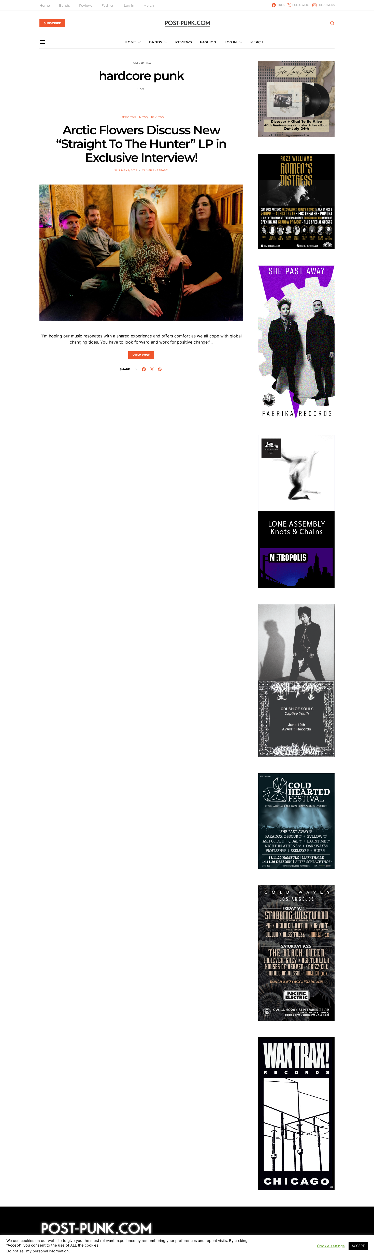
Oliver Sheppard (155, 170)
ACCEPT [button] (358, 1246)
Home (44, 5)
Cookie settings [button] (331, 1246)
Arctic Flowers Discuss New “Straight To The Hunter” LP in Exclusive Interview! (141, 144)
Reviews (85, 5)
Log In (129, 5)
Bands (64, 5)
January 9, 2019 (125, 170)
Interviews (127, 117)
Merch (148, 5)
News (143, 117)
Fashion (108, 5)
